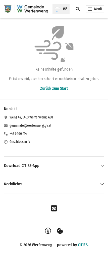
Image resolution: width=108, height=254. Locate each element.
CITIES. (83, 244)
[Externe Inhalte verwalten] (60, 231)
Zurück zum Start (54, 88)
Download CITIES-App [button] (21, 165)
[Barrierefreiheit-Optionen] (48, 231)
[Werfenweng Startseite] (26, 9)
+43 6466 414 (18, 134)
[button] (20, 141)
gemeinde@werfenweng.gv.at (30, 125)
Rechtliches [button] (13, 184)
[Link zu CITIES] (54, 208)
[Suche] (78, 9)
